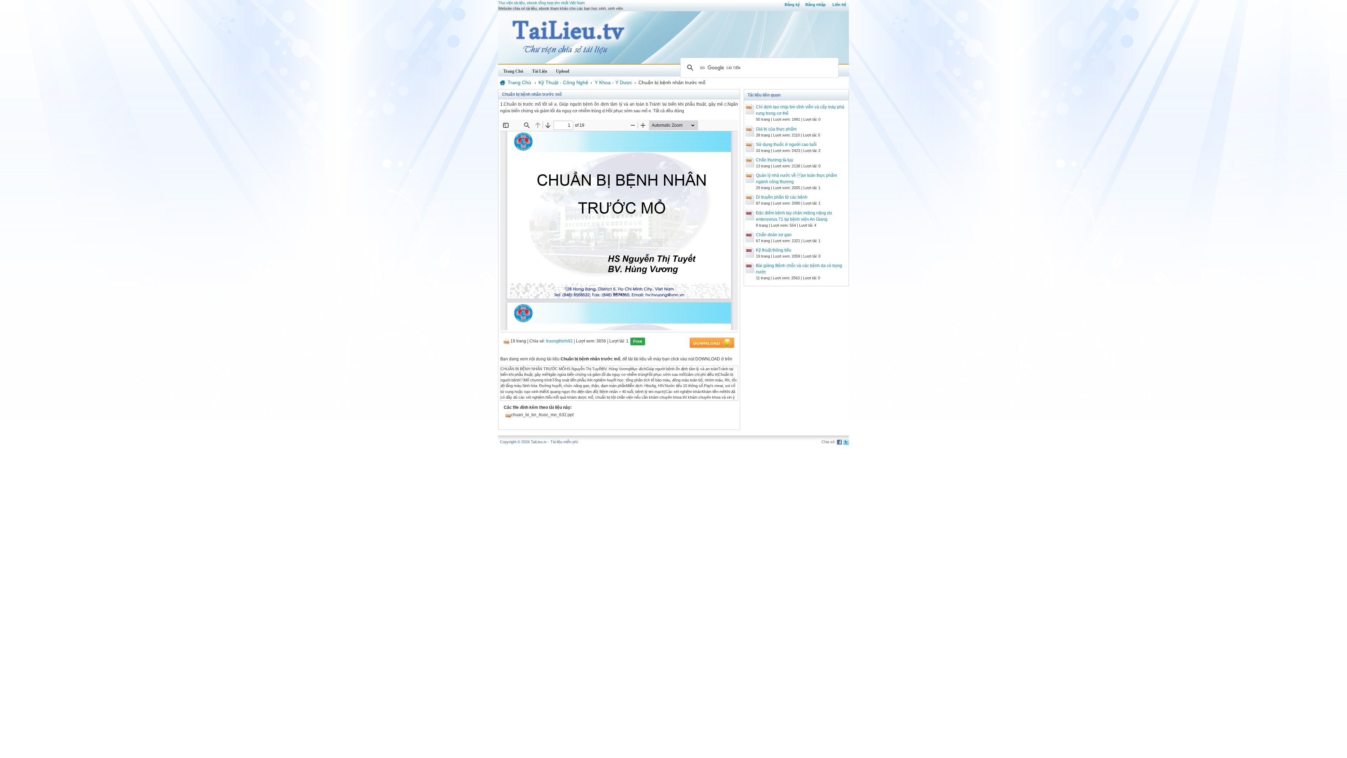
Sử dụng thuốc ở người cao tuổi (786, 144)
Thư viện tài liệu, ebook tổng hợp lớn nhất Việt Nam (541, 3)
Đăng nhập (815, 4)
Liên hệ (839, 4)
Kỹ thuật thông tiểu (773, 250)
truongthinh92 (559, 341)
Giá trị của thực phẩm (776, 129)
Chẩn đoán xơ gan (774, 234)
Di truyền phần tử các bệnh (781, 197)
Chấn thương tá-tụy (774, 160)
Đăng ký (792, 4)
